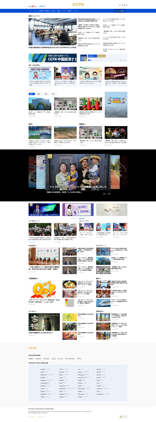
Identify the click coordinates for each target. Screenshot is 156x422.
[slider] (90, 60)
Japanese (64, 394)
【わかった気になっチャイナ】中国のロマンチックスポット (90, 82)
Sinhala (101, 372)
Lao (80, 369)
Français (46, 358)
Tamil (100, 380)
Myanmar (84, 377)
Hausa (63, 377)
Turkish (101, 386)
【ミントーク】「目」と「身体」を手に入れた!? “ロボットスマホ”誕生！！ (65, 83)
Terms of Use (41, 416)
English (31, 358)
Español (38, 358)
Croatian (45, 386)
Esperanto (46, 394)
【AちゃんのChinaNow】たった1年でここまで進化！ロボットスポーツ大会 (39, 83)
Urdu (99, 391)
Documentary (70, 358)
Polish (81, 386)
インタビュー (33, 221)
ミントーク (83, 221)
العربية (53, 358)
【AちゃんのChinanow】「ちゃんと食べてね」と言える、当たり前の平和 (115, 83)
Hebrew (63, 380)
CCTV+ (79, 358)
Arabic (44, 372)
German (63, 372)
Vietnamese (103, 394)
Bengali (44, 377)
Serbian (101, 369)
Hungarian (64, 386)
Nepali (81, 380)
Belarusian (47, 375)
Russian (83, 397)
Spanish (101, 375)
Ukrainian (102, 388)
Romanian (83, 394)
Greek (63, 375)
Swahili (101, 377)
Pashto (81, 391)
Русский (60, 358)
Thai (99, 383)
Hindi (62, 383)
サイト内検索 (120, 11)
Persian (82, 383)
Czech (44, 388)
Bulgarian (46, 380)
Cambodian (45, 383)
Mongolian (83, 375)
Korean (63, 397)
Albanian (45, 369)
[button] (40, 42)
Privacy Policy (31, 416)
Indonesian (66, 388)
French (63, 369)
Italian (63, 391)
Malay (83, 372)
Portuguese (84, 388)
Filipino (45, 397)
